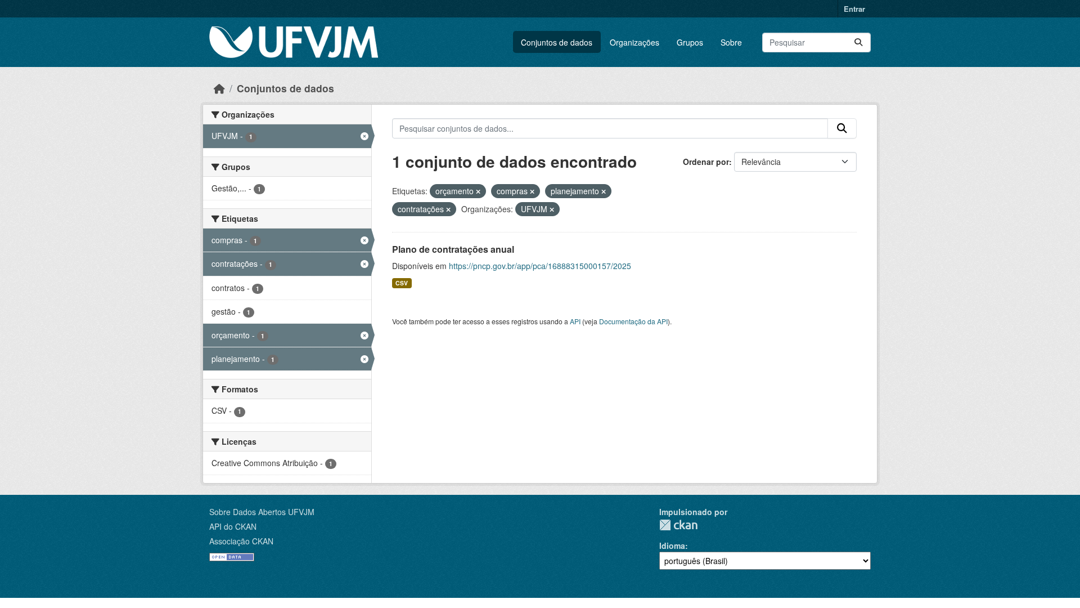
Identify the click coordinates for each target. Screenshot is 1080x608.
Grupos (690, 42)
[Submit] (858, 42)
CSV (401, 283)
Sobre (731, 42)
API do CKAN (232, 526)
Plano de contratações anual (453, 249)
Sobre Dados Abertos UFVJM (261, 511)
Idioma (672, 545)
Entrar (854, 8)
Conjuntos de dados (556, 42)
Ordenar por (706, 161)
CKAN (678, 525)
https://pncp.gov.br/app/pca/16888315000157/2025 (540, 265)
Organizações (634, 42)
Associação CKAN (241, 541)
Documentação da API (633, 321)
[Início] (219, 88)
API (575, 321)
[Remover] (478, 191)
